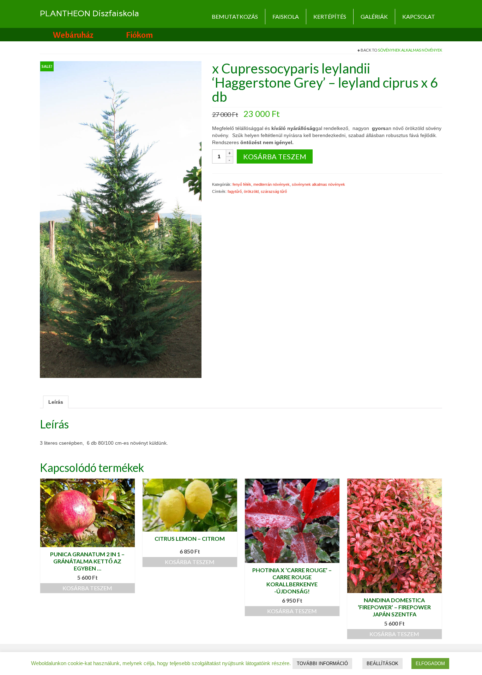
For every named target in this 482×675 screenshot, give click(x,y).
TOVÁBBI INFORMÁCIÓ (322, 663)
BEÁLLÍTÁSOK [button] (382, 663)
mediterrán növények (271, 184)
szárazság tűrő (274, 191)
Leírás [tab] (55, 402)
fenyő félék (242, 184)
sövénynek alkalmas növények (410, 50)
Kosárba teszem (274, 156)
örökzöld (251, 191)
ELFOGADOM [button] (430, 663)
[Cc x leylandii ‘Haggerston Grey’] (120, 219)
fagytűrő (235, 191)
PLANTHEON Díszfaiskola (89, 13)
